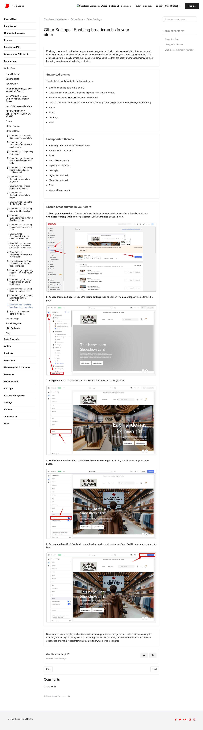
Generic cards (12, 78)
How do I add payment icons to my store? (19, 312)
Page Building (12, 74)
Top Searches (10, 416)
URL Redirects (13, 328)
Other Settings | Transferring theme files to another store (21, 144)
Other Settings (12, 130)
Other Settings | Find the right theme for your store (21, 136)
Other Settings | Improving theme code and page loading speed (21, 170)
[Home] (7, 5)
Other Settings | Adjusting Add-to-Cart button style (21, 209)
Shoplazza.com (124, 5)
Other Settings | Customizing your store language (20, 179)
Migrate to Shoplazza (14, 32)
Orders (7, 346)
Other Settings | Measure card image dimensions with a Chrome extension (20, 245)
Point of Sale (10, 18)
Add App (8, 388)
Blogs (8, 333)
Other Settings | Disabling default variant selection (21, 289)
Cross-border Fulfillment (16, 54)
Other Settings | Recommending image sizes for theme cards (19, 236)
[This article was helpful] (144, 655)
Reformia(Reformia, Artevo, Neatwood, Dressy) (19, 90)
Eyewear (8, 39)
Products (8, 353)
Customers (9, 360)
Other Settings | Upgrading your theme (21, 152)
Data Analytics (11, 381)
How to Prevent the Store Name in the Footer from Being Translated (20, 263)
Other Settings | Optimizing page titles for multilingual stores (21, 272)
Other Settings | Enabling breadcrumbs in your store (21, 305)
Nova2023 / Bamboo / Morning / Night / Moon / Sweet (17, 98)
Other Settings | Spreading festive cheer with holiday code (21, 160)
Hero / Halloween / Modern (19, 106)
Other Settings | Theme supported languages (20, 187)
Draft (6, 423)
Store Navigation (14, 323)
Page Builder (12, 83)
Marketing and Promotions (17, 367)
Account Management (14, 395)
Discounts (9, 374)
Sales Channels (11, 339)
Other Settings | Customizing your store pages (20, 195)
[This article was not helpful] (152, 655)
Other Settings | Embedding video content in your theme (21, 254)
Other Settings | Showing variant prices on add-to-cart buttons (20, 281)
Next (155, 669)
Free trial (192, 5)
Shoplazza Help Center (55, 19)
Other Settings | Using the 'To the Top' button (21, 203)
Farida (9, 121)
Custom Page (12, 318)
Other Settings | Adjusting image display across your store (21, 227)
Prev (48, 669)
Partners (8, 409)
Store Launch (10, 25)
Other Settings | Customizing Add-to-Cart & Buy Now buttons (21, 218)
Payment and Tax (12, 47)
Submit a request (144, 5)
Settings (8, 402)
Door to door (10, 61)
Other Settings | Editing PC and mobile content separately (21, 297)
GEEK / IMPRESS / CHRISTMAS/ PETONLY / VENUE (18, 113)
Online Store (9, 68)
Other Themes (12, 126)
